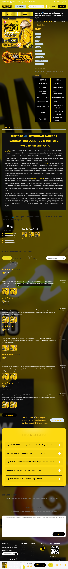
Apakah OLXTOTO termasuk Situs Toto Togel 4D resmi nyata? (30, 462)
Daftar (53, 6)
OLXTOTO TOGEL (40, 64)
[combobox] (56, 258)
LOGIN (25, 14)
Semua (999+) (7, 258)
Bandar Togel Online (38, 178)
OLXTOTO (38, 34)
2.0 (13, 263)
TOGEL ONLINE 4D (40, 54)
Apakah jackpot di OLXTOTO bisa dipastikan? (24, 479)
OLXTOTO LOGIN (33, 552)
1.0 (20, 263)
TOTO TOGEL (39, 50)
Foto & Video (17, 258)
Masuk (62, 6)
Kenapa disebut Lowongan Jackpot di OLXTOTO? (26, 453)
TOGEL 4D (38, 47)
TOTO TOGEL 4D (39, 57)
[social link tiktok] (60, 560)
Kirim (58, 534)
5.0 (26, 258)
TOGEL (37, 40)
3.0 (5, 263)
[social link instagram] (51, 560)
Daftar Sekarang (57, 420)
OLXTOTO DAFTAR (33, 556)
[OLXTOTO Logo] (7, 6)
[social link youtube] (54, 560)
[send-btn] (16, 553)
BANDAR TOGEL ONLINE (41, 60)
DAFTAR (9, 14)
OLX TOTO (38, 37)
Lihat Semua (9, 415)
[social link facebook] (57, 560)
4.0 (34, 258)
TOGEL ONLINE (39, 44)
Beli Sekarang (40, 565)
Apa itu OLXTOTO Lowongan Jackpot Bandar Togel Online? (29, 445)
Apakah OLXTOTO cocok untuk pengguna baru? (25, 470)
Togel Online (43, 163)
